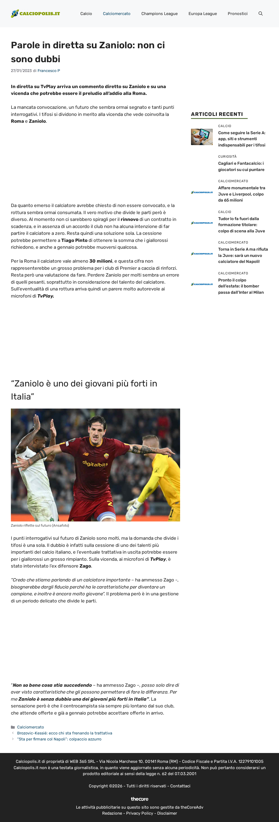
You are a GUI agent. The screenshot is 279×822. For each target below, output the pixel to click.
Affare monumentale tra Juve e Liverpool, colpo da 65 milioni (241, 194)
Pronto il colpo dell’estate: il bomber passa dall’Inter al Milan (241, 286)
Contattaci (180, 786)
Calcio (86, 13)
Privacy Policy (139, 813)
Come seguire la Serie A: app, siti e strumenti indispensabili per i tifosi (241, 139)
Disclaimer (167, 813)
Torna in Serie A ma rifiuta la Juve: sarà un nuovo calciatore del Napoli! (243, 255)
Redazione (112, 813)
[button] (260, 13)
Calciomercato (117, 13)
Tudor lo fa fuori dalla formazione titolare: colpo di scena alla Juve (241, 224)
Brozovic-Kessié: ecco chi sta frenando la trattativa (64, 733)
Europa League (203, 13)
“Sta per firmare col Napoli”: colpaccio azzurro (59, 739)
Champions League (159, 13)
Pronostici (238, 13)
